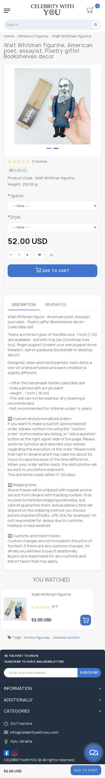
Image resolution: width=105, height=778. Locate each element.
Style (15, 217)
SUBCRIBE (89, 672)
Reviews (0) (56, 304)
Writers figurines (37, 637)
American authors (66, 637)
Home (9, 36)
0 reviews (39, 161)
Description (24, 304)
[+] (27, 255)
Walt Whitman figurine (51, 594)
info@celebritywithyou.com (34, 732)
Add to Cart (86, 770)
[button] (48, 148)
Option (16, 196)
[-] (11, 255)
